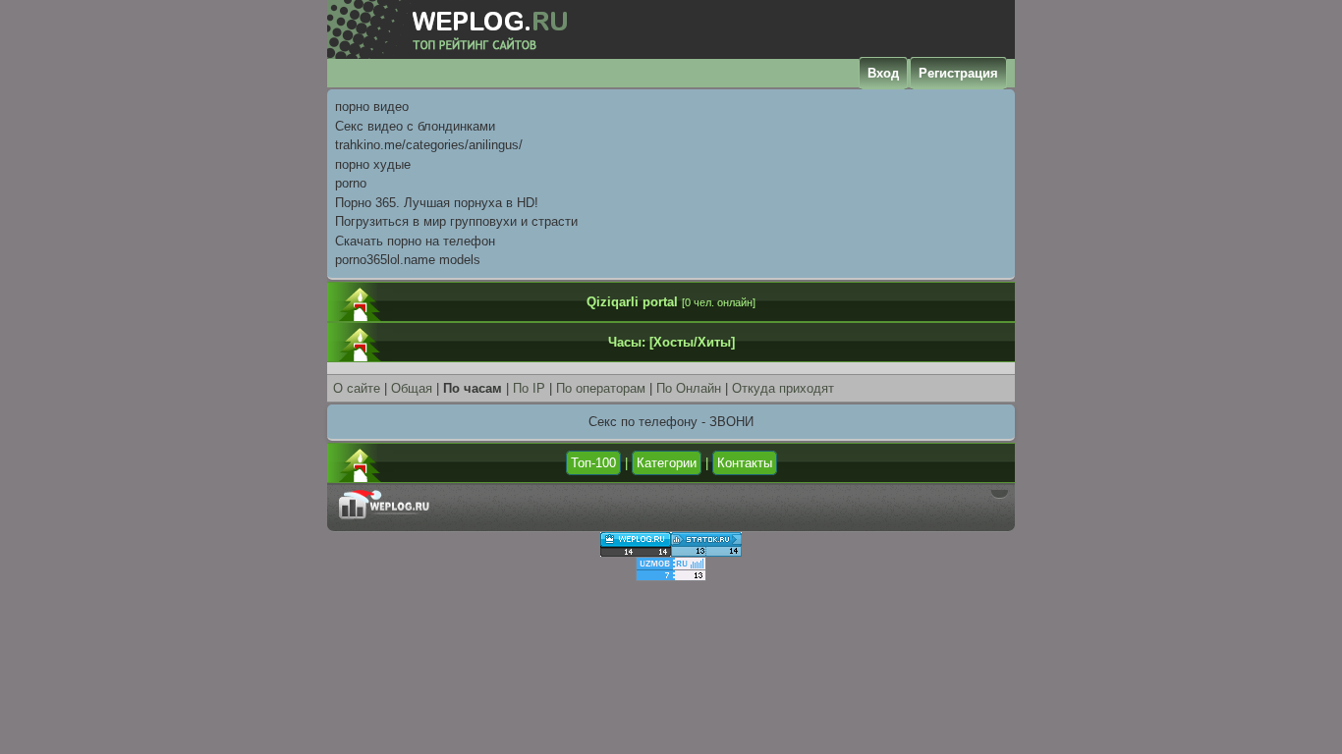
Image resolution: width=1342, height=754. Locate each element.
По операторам (600, 388)
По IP (531, 388)
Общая (411, 388)
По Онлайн (688, 388)
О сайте (356, 388)
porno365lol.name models (407, 259)
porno (350, 183)
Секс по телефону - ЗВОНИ (671, 421)
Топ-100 (593, 463)
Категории (667, 463)
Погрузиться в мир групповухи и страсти (456, 221)
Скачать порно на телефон (415, 241)
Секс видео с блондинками (415, 126)
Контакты (744, 463)
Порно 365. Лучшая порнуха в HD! (436, 202)
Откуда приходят (783, 388)
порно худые (373, 164)
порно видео (372, 106)
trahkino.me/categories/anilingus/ (429, 144)
